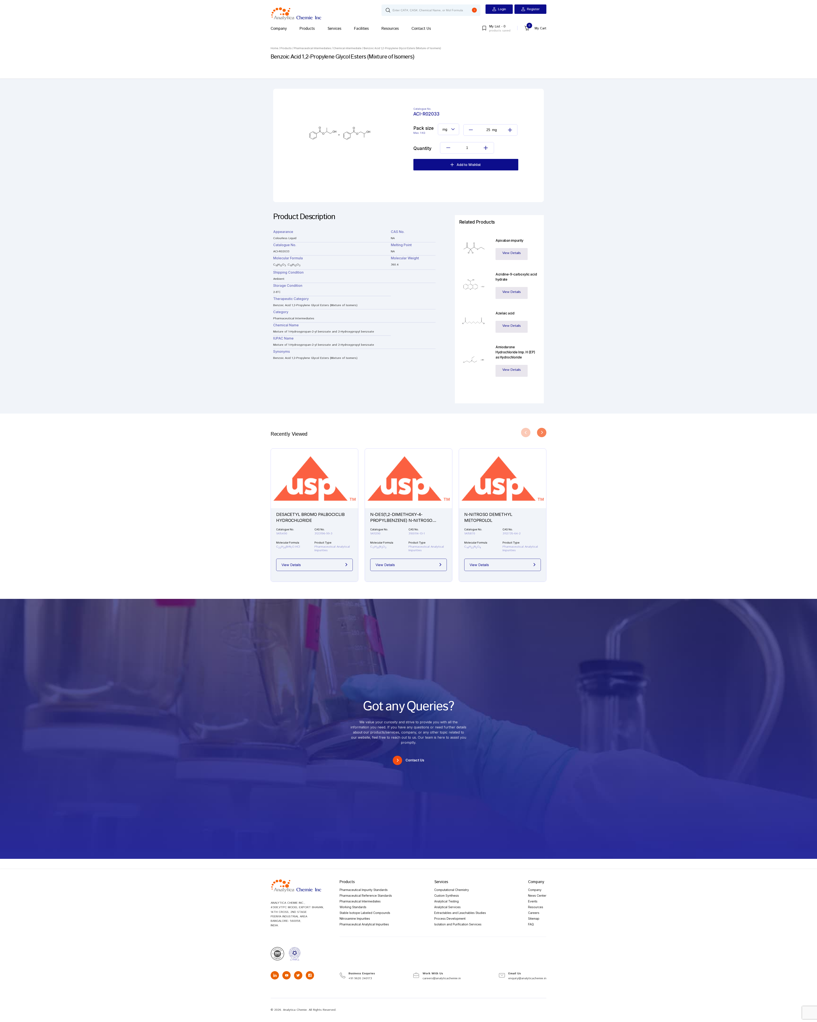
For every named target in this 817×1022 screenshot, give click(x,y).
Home (274, 48)
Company (279, 28)
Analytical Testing (446, 901)
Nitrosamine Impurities (355, 918)
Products (307, 28)
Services (334, 28)
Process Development (450, 918)
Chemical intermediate (347, 48)
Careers (533, 913)
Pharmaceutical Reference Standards (366, 895)
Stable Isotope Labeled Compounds (365, 913)
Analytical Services (447, 907)
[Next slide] (541, 432)
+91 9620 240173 (360, 978)
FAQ (531, 924)
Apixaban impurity (509, 240)
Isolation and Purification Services (457, 924)
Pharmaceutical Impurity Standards (364, 890)
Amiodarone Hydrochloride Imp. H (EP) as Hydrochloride (515, 352)
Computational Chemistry (451, 890)
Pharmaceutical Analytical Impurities (364, 924)
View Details (511, 253)
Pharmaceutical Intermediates (312, 48)
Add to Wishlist (469, 165)
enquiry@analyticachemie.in (527, 978)
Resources (390, 28)
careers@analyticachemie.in (442, 978)
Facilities (361, 28)
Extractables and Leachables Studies (460, 913)
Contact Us (421, 28)
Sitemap (533, 918)
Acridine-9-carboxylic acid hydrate (516, 276)
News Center (537, 895)
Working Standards (353, 907)
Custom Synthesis (446, 895)
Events (532, 901)
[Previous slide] (525, 432)
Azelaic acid (505, 313)
